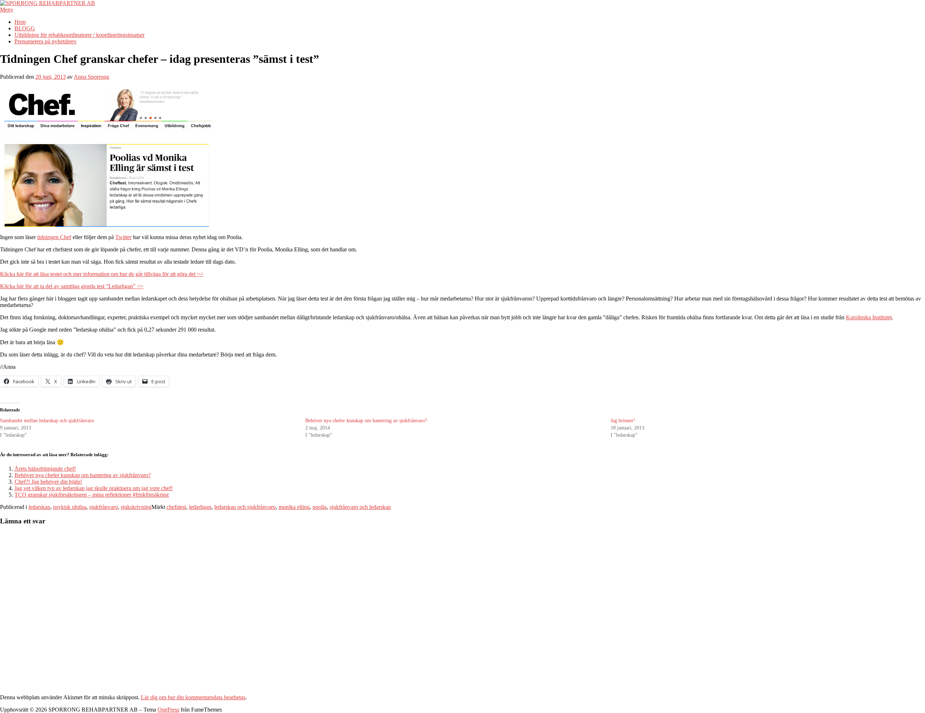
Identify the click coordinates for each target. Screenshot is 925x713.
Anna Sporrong (91, 77)
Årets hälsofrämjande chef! (45, 469)
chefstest (176, 507)
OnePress (168, 709)
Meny (6, 10)
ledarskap (39, 507)
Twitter (123, 237)
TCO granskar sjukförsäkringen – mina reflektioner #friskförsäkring (91, 495)
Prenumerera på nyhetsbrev (45, 41)
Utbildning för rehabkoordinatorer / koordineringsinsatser (79, 35)
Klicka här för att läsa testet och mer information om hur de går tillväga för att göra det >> (101, 274)
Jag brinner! (623, 420)
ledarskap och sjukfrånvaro (245, 507)
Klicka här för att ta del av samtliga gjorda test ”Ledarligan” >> (71, 286)
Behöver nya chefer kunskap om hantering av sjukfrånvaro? (366, 420)
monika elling (294, 507)
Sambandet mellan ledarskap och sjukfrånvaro (47, 420)
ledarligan (200, 507)
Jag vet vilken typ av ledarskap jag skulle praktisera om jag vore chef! (93, 488)
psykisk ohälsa (69, 507)
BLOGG (24, 28)
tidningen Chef (54, 237)
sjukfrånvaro (103, 507)
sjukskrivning (136, 507)
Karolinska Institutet (869, 317)
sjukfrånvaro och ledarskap (360, 507)
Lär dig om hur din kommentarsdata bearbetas (193, 697)
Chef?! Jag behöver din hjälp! (48, 482)
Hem (20, 22)
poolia (320, 507)
